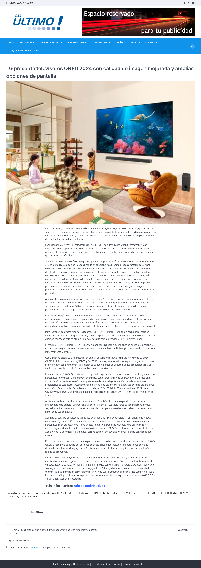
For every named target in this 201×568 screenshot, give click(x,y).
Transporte (100, 42)
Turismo (150, 42)
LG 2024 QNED (65, 492)
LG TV (132, 492)
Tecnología (27, 42)
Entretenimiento (76, 42)
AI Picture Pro (22, 492)
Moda (133, 42)
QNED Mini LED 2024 (176, 492)
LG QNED (96, 492)
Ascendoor (115, 564)
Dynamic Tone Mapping (43, 492)
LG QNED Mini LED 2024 (115, 492)
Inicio (12, 42)
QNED (140, 492)
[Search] (192, 46)
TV (37, 496)
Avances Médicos (51, 42)
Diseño (119, 42)
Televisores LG (27, 496)
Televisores (12, 496)
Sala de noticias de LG (89, 486)
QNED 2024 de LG (154, 492)
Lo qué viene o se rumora (24, 50)
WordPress (141, 564)
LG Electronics (81, 492)
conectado (35, 547)
